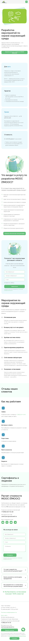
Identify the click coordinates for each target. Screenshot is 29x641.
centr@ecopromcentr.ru (9, 516)
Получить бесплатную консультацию (14, 233)
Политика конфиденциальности (9, 612)
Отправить (10, 555)
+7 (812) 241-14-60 (21, 414)
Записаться (14, 286)
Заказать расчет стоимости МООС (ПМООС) (14, 52)
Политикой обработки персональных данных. (17, 636)
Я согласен (14, 638)
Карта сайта (4, 615)
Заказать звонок (9, 630)
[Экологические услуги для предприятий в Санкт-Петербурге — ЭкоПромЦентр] (4, 1)
